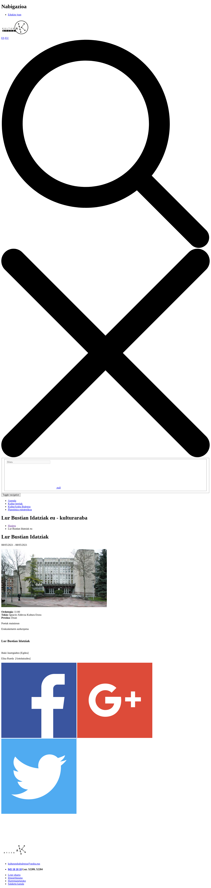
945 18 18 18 (15, 869)
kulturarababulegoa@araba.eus (24, 863)
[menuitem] (12, 500)
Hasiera (12, 525)
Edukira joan (14, 14)
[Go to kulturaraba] (15, 35)
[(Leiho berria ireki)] (39, 737)
